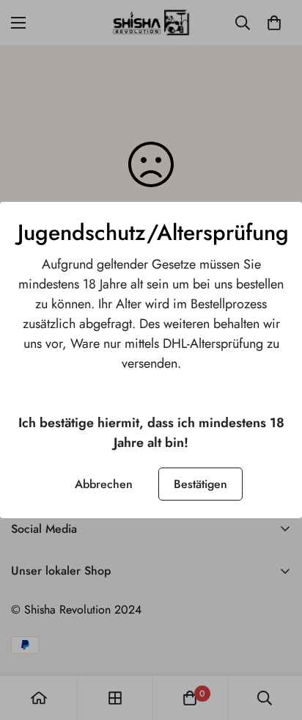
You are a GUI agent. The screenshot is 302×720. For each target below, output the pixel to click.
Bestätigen (200, 484)
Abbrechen (104, 484)
